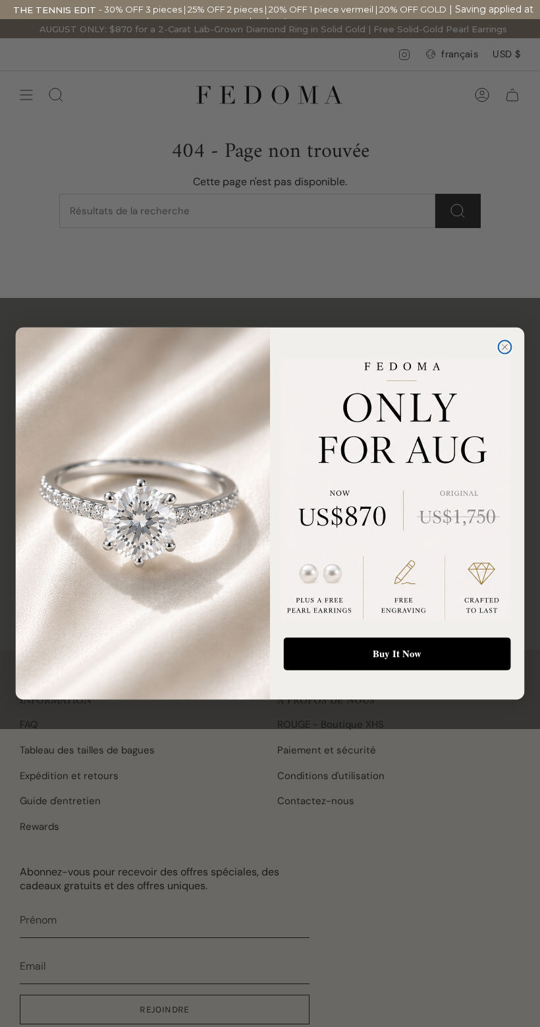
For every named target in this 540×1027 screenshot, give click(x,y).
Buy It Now (397, 653)
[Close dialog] (505, 347)
